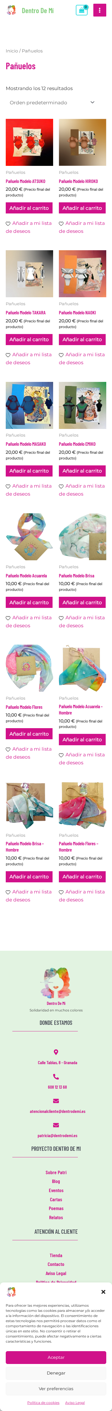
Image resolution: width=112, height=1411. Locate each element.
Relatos (56, 1217)
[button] (103, 1292)
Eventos (56, 1190)
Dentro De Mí (38, 10)
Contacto (56, 1264)
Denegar (56, 1373)
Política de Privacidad (56, 1282)
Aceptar (56, 1357)
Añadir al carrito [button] (29, 208)
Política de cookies (43, 1402)
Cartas (56, 1199)
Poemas (56, 1208)
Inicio (12, 51)
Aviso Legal (75, 1402)
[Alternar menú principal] (100, 10)
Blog (56, 1181)
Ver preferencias (56, 1388)
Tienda (56, 1255)
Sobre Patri (56, 1172)
